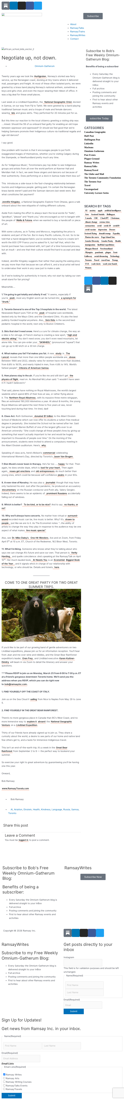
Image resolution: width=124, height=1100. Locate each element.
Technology (114, 256)
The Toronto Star (92, 182)
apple (100, 210)
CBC (96, 218)
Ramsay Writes (91, 162)
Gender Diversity (92, 241)
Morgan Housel (91, 249)
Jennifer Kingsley (11, 202)
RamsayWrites (77, 35)
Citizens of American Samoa (34, 368)
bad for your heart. (51, 467)
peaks (61, 475)
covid (99, 226)
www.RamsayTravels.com (15, 788)
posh (12, 298)
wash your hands (110, 264)
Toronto (12, 813)
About (73, 24)
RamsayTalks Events (16, 1085)
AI (12, 809)
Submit (73, 1011)
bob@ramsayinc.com (16, 684)
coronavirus (90, 226)
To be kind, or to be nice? (37, 504)
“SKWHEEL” (45, 342)
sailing (33, 699)
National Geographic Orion (58, 102)
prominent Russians (56, 493)
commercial (49, 453)
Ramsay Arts (12, 1078)
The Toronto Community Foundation (102, 178)
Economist (59, 560)
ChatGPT (104, 218)
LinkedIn (88, 143)
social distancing (101, 256)
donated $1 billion (43, 416)
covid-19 (107, 226)
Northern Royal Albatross (22, 397)
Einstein (28, 809)
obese (72, 357)
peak (42, 313)
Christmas (115, 218)
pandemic (99, 252)
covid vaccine (90, 230)
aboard (42, 721)
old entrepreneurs (45, 471)
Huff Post (89, 136)
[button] (44, 825)
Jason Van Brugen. (63, 456)
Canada (88, 218)
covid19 (116, 226)
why (43, 445)
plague (108, 252)
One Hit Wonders (39, 538)
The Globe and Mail (94, 174)
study (59, 353)
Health (36, 809)
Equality (116, 233)
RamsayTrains (77, 31)
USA (87, 264)
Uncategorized (91, 189)
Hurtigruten (40, 76)
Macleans (88, 147)
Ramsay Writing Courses (18, 1082)
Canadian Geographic (95, 132)
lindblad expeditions (106, 245)
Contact (74, 38)
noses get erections (20, 471)
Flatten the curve (92, 237)
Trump (115, 260)
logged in (23, 840)
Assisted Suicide (97, 214)
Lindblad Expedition (26, 725)
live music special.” (36, 530)
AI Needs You (40, 560)
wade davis (96, 264)
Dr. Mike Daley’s (20, 538)
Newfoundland (106, 249)
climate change (91, 222)
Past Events (90, 155)
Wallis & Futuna (24, 220)
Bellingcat (111, 214)
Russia (66, 809)
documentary (9, 490)
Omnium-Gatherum (45, 66)
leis (13, 113)
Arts (87, 214)
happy (61, 464)
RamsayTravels (14, 1089)
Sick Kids (50, 320)
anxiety (93, 210)
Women (88, 268)
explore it (32, 721)
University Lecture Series (96, 193)
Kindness (45, 809)
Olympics (89, 252)
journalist (50, 482)
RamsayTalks (77, 28)
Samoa (75, 809)
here (56, 567)
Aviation (18, 809)
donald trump (105, 233)
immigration (90, 245)
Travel (87, 185)
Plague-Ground (91, 159)
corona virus (104, 222)
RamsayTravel (91, 170)
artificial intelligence (113, 210)
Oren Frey (27, 658)
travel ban (105, 260)
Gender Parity (107, 241)
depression (102, 230)
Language (57, 809)
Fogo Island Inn (108, 237)
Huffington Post (92, 139)
